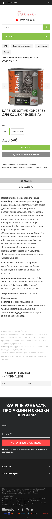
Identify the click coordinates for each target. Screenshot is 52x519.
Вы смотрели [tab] (26, 187)
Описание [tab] (26, 181)
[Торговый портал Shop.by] (8, 509)
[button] (5, 87)
